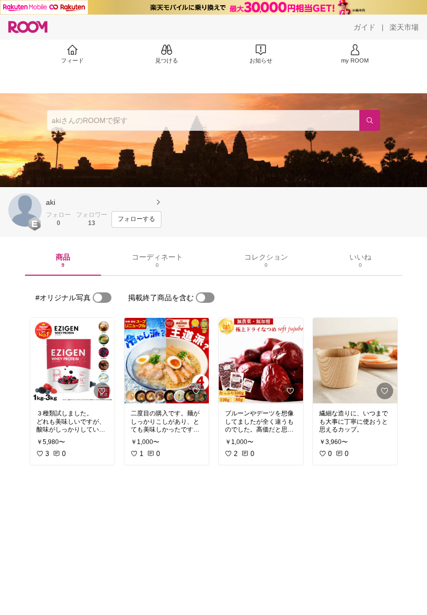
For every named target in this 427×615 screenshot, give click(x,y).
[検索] (369, 120)
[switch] (102, 297)
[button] (25, 210)
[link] (72, 360)
